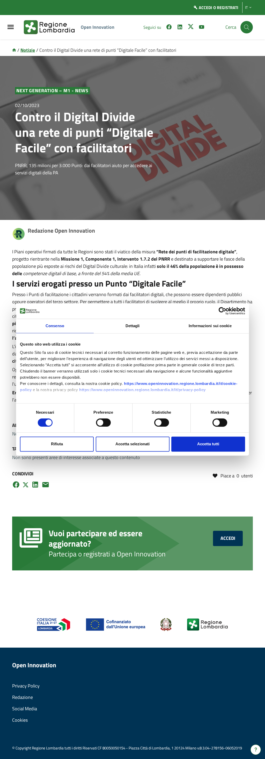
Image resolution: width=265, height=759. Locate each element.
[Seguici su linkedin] (180, 28)
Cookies (20, 720)
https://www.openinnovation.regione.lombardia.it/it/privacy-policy (142, 390)
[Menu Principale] (10, 27)
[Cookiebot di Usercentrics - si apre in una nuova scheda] (222, 311)
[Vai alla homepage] (14, 50)
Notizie (27, 50)
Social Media (24, 708)
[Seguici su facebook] (169, 28)
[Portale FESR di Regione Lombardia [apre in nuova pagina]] (53, 624)
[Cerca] (246, 27)
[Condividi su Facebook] (16, 485)
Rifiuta (57, 444)
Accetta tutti (208, 444)
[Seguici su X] (191, 28)
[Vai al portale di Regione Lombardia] (52, 27)
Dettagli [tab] (133, 326)
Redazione (22, 697)
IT (246, 7)
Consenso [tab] (55, 326)
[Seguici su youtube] (201, 28)
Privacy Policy (26, 685)
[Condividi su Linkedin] (35, 485)
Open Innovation (97, 27)
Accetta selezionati (132, 444)
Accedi (227, 538)
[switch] (103, 422)
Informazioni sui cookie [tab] (210, 326)
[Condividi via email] (45, 485)
